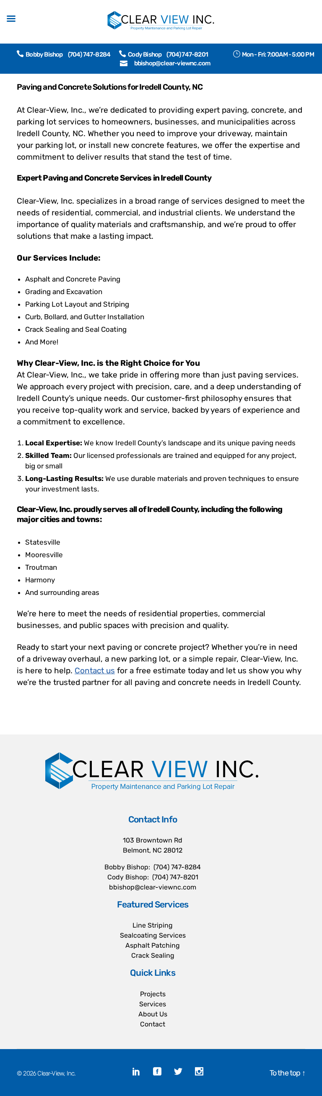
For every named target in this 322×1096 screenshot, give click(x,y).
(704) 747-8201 (187, 54)
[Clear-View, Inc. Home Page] (153, 780)
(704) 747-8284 (89, 54)
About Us (152, 1014)
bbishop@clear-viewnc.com (172, 63)
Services (152, 1004)
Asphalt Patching (152, 945)
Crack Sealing (152, 955)
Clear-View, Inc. (56, 1073)
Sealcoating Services (153, 935)
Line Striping (152, 925)
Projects (153, 994)
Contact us (95, 670)
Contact (152, 1024)
